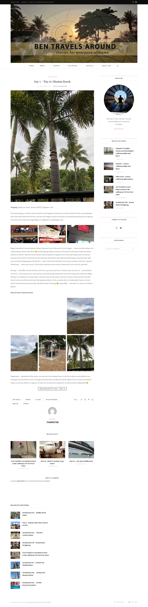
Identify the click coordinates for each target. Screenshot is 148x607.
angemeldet (21, 481)
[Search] (117, 66)
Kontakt (47, 602)
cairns (28, 399)
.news (42, 66)
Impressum (31, 602)
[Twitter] (85, 399)
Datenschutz (40, 602)
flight (38, 399)
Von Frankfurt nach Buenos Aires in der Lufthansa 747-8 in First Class (23, 463)
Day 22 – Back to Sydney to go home (52, 462)
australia (53, 77)
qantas (15, 403)
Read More (119, 129)
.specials (89, 66)
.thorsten (52, 422)
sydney (26, 403)
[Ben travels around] (74, 33)
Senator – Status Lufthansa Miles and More (38, 2)
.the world (73, 66)
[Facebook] (81, 399)
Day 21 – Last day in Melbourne (81, 461)
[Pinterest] (88, 399)
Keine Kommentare (60, 86)
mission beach (51, 399)
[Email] (92, 399)
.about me (106, 66)
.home (31, 66)
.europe (56, 66)
